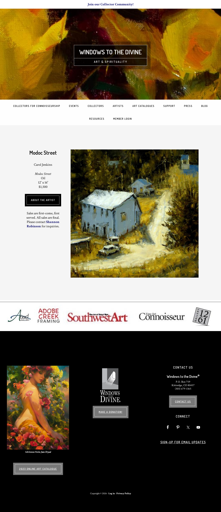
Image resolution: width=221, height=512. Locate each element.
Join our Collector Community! (110, 4)
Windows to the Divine (110, 52)
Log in (111, 493)
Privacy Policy (123, 493)
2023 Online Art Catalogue (38, 468)
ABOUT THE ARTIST (43, 200)
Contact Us (183, 401)
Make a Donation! (110, 411)
